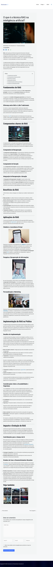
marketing (5, 310)
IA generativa (13, 221)
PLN (8, 252)
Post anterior (4, 510)
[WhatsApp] (10, 49)
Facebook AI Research (28, 444)
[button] (51, 4)
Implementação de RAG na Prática (15, 81)
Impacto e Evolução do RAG (13, 83)
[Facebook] (3, 49)
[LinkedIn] (6, 49)
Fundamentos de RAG (12, 75)
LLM (10, 116)
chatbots (24, 244)
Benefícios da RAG (12, 78)
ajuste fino (23, 369)
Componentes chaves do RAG (14, 77)
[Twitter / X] (8, 49)
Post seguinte (33, 510)
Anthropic (6, 464)
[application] (44, 4)
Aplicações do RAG (12, 80)
